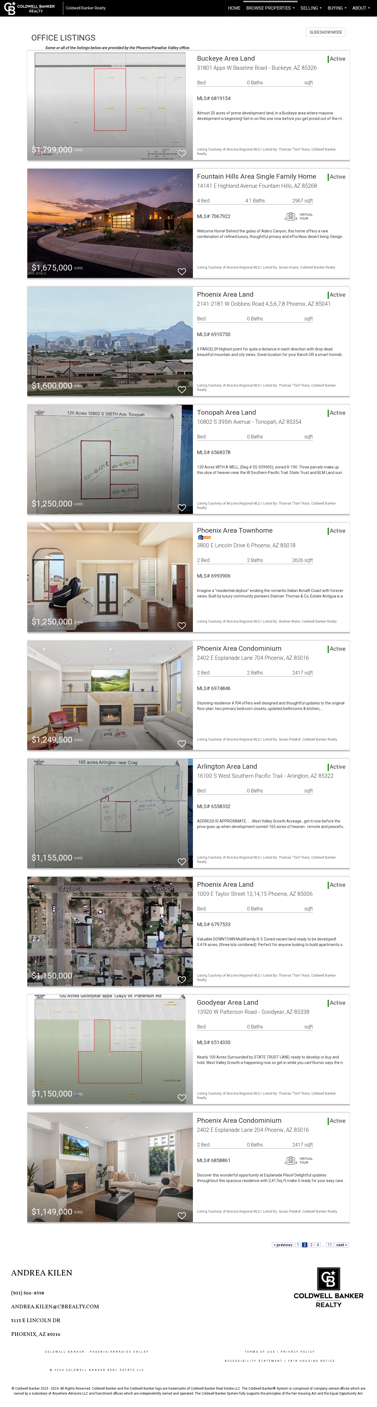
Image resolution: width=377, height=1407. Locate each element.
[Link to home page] (32, 8)
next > (341, 1245)
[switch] (182, 151)
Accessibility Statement (254, 1361)
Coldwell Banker (65, 1351)
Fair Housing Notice (311, 1361)
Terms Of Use (260, 1351)
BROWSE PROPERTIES (271, 11)
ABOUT (361, 11)
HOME (234, 8)
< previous (283, 1245)
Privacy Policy (298, 1351)
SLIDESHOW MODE (326, 32)
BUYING (338, 11)
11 (330, 1245)
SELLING (312, 11)
